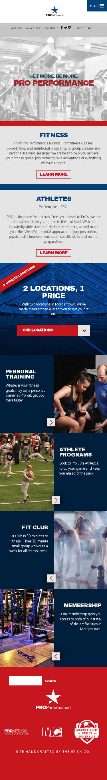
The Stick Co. (77, 752)
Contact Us (51, 28)
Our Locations (38, 330)
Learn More (53, 174)
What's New (33, 28)
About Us (16, 28)
